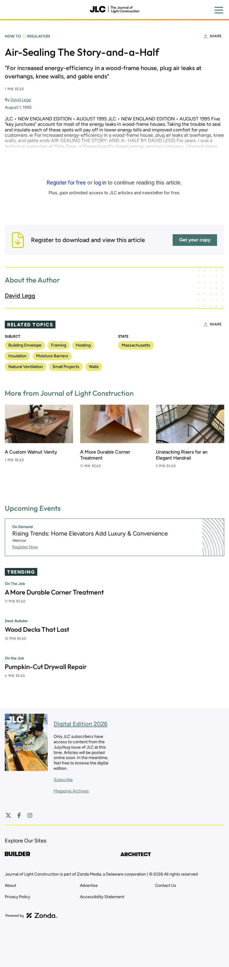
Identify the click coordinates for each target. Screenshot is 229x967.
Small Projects (65, 366)
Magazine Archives (71, 791)
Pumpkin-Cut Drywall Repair (46, 666)
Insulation (38, 36)
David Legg (20, 99)
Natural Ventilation (25, 366)
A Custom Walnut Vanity (31, 452)
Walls (94, 366)
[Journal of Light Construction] (114, 9)
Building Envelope (24, 345)
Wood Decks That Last (37, 629)
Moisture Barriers (52, 355)
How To (13, 36)
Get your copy (195, 240)
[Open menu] (219, 10)
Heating (83, 345)
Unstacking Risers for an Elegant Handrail (182, 455)
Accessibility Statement (102, 896)
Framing (58, 345)
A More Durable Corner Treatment (54, 592)
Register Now (25, 547)
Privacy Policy (17, 896)
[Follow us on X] (8, 815)
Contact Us (165, 885)
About (10, 885)
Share (216, 36)
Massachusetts (136, 345)
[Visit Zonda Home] (31, 915)
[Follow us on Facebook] (19, 815)
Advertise (89, 885)
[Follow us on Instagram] (29, 815)
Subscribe (63, 779)
